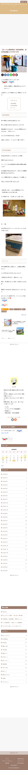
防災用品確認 (14, 105)
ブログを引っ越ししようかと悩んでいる (11, 626)
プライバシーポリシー (7, 761)
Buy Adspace (20, 763)
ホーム (7, 758)
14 (21, 457)
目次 (12, 100)
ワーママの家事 (18, 309)
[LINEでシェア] (11, 75)
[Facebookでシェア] (5, 75)
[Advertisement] (14, 29)
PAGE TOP (14, 753)
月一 (24, 309)
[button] (16, 75)
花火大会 (4, 612)
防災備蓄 (4, 311)
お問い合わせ (21, 758)
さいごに (13, 107)
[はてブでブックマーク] (8, 75)
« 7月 (2, 465)
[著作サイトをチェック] (12, 419)
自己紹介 (7, 763)
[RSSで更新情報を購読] (15, 419)
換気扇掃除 (13, 103)
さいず (14, 387)
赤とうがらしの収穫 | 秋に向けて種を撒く (12, 615)
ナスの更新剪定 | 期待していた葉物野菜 (12, 622)
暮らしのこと (5, 309)
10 (6, 457)
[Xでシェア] (2, 75)
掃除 (12, 309)
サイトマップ (21, 761)
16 (3, 459)
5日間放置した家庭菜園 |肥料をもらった (12, 619)
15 (25, 457)
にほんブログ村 (4, 432)
